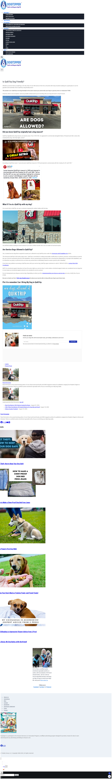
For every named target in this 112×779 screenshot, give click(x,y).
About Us (6, 697)
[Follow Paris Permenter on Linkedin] (9, 423)
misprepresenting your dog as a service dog (53, 273)
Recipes (4, 764)
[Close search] (2, 773)
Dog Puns (7, 40)
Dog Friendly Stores (9, 34)
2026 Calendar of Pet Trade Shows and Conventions (15, 24)
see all (21, 402)
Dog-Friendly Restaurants (10, 36)
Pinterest (48, 687)
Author (7, 364)
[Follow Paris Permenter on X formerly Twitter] (4, 423)
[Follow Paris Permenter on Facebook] (2, 423)
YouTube (41, 687)
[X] (3, 746)
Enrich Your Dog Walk (10, 16)
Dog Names (8, 38)
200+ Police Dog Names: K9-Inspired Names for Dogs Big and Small (22, 407)
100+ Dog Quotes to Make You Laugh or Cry (13, 30)
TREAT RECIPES (7, 20)
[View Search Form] (2, 57)
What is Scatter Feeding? (11, 409)
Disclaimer (6, 704)
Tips (4, 766)
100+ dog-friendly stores (23, 278)
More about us (44, 680)
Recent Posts (8, 366)
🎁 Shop (4, 769)
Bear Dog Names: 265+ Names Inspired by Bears (17, 405)
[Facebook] (2, 746)
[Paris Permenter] (11, 381)
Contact (6, 702)
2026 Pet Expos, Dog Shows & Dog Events (13, 26)
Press (5, 708)
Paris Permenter (7, 382)
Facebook (36, 687)
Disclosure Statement (9, 706)
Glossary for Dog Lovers (10, 42)
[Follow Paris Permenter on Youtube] (7, 423)
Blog (5, 701)
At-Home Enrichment (9, 14)
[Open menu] (2, 69)
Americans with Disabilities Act (60, 253)
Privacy (6, 710)
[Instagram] (5, 746)
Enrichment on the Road (10, 18)
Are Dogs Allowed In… (10, 32)
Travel (7, 47)
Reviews (7, 44)
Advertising (7, 699)
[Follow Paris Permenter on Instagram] (5, 423)
